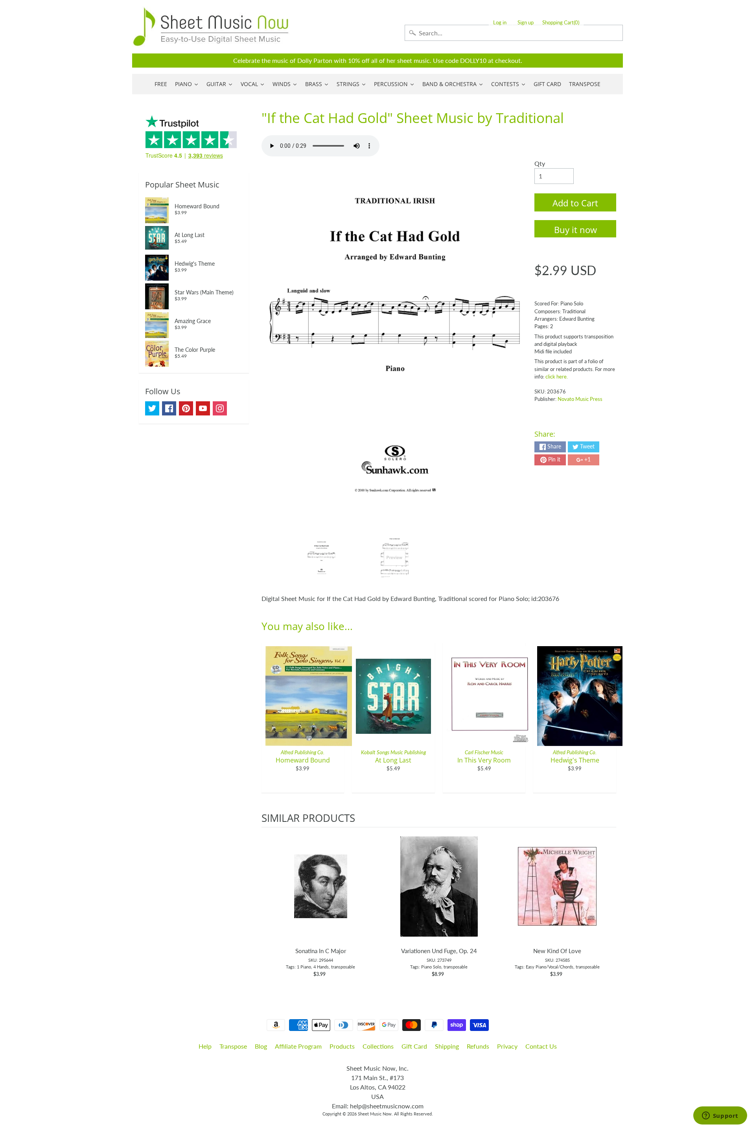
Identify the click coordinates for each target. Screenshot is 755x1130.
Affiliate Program (298, 1046)
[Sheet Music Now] (210, 26)
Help (205, 1046)
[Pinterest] (186, 408)
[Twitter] (152, 408)
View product (321, 894)
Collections (378, 1046)
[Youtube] (203, 408)
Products (342, 1046)
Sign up (525, 22)
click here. (556, 376)
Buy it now (575, 229)
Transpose (233, 1046)
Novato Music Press (580, 399)
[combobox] (514, 33)
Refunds (478, 1046)
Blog (261, 1046)
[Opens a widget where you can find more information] (720, 1116)
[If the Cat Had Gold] (321, 558)
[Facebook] (169, 408)
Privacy (507, 1046)
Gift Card (414, 1046)
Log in (499, 22)
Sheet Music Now (375, 1113)
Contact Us (541, 1046)
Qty (539, 163)
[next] (608, 906)
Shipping (447, 1046)
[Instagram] (220, 408)
